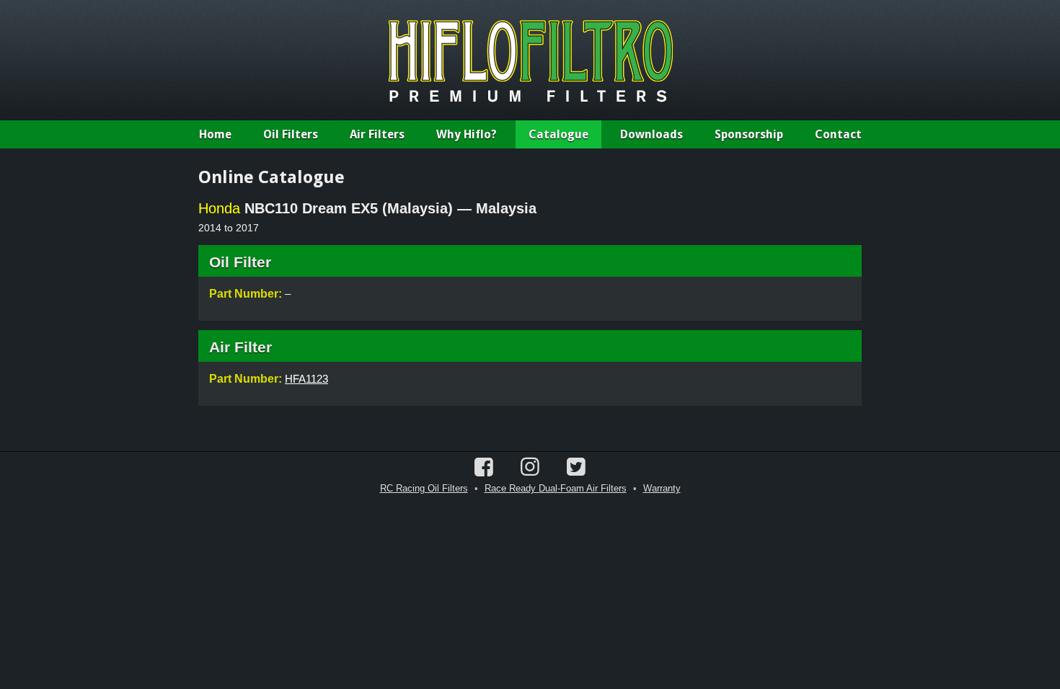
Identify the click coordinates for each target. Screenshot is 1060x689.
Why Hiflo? (466, 134)
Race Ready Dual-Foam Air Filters (556, 488)
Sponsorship (749, 134)
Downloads (651, 134)
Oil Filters (290, 134)
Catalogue (558, 134)
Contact (838, 134)
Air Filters (377, 134)
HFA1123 (306, 379)
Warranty (662, 488)
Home (215, 134)
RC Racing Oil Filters (424, 488)
